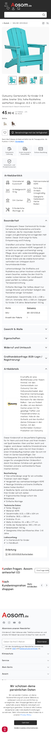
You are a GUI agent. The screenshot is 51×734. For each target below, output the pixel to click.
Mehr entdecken (32, 585)
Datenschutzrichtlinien (29, 649)
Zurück (6, 23)
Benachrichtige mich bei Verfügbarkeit (31, 133)
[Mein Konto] (13, 8)
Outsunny (31, 308)
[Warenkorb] (18, 8)
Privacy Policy (26, 715)
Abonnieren (42, 642)
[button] (25, 220)
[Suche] (44, 15)
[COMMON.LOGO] (21, 5)
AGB (14, 649)
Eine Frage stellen (43, 570)
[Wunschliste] (8, 8)
